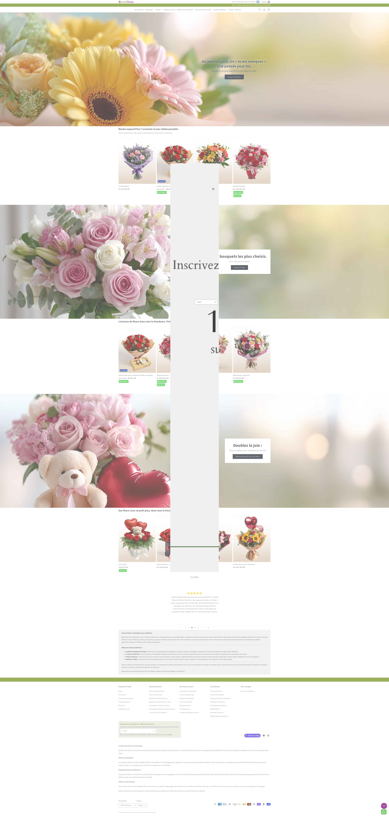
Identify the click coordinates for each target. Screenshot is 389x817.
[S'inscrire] (215, 302)
